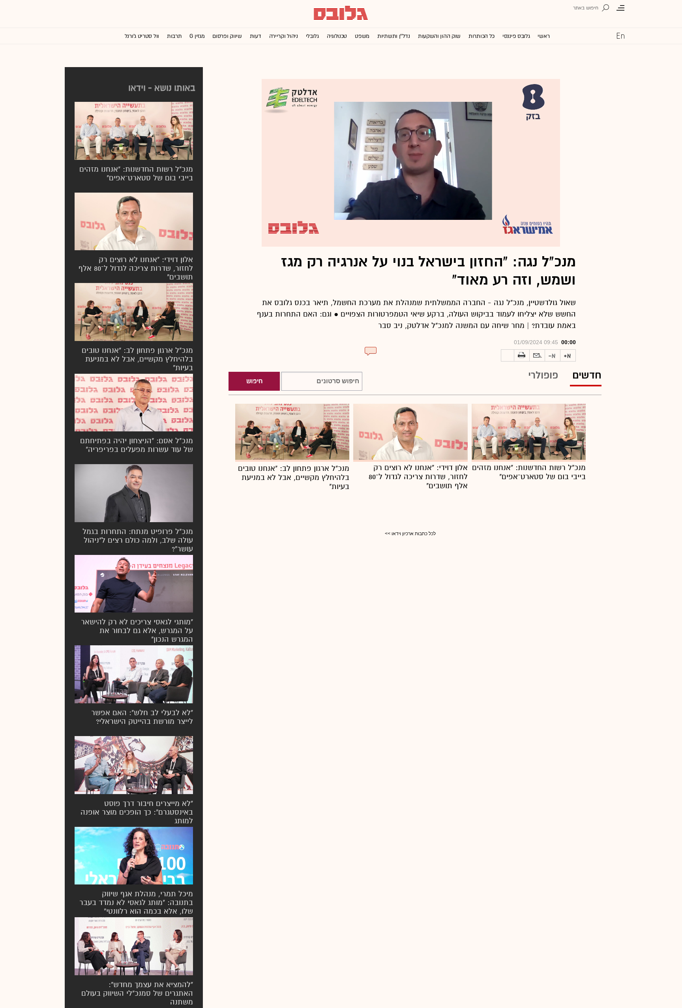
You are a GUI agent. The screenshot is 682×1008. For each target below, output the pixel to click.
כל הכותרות (481, 36)
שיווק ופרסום (227, 36)
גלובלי (312, 36)
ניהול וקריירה (283, 36)
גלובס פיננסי (516, 36)
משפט (362, 36)
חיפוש (254, 381)
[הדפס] (521, 356)
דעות (255, 36)
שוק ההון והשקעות (439, 36)
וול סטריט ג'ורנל (142, 36)
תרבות (174, 36)
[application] (411, 163)
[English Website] (620, 35)
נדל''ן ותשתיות (393, 36)
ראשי (543, 36)
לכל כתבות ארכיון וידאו (414, 533)
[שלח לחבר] (537, 356)
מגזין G (196, 36)
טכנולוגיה (337, 36)
